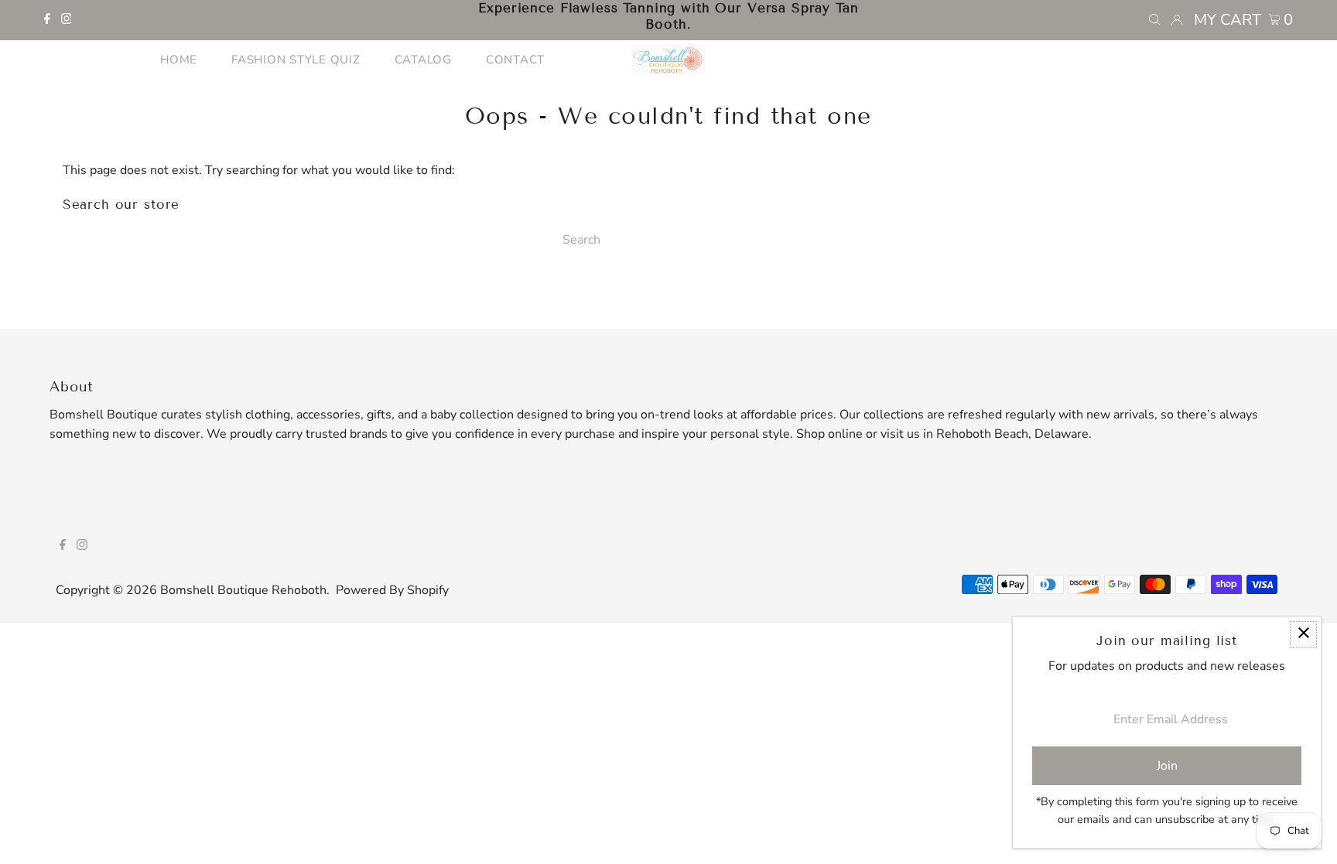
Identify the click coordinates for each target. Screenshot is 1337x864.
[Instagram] (66, 20)
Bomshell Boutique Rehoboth (243, 590)
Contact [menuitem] (515, 59)
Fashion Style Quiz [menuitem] (296, 59)
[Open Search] (1154, 20)
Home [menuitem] (178, 59)
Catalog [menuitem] (423, 59)
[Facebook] (47, 20)
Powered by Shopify (392, 590)
